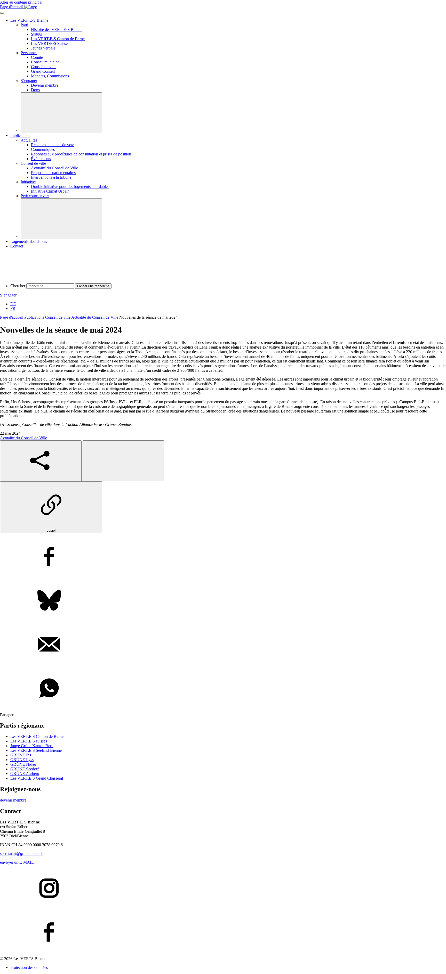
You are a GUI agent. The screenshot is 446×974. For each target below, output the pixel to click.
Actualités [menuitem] (29, 140)
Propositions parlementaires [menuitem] (53, 172)
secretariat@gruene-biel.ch (21, 853)
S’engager (8, 295)
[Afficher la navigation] (2, 13)
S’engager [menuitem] (29, 80)
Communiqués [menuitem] (43, 149)
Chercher (17, 286)
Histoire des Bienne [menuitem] (56, 29)
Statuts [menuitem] (36, 34)
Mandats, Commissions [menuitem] (50, 76)
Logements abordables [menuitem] (28, 241)
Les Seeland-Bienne (36, 750)
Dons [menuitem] (35, 90)
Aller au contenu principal (21, 2)
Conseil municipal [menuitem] (45, 62)
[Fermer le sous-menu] (61, 112)
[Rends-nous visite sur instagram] (223, 889)
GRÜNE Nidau (23, 764)
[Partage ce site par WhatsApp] (223, 688)
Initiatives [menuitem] (28, 182)
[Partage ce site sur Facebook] (223, 557)
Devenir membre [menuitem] (44, 85)
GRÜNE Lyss (22, 759)
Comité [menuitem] (37, 57)
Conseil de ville (57, 317)
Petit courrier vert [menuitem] (35, 196)
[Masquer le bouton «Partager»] (123, 460)
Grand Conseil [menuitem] (43, 71)
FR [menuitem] (12, 308)
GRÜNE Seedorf (24, 769)
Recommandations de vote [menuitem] (52, 145)
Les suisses (28, 741)
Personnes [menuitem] (29, 53)
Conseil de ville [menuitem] (43, 66)
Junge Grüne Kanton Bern (31, 746)
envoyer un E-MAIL (17, 862)
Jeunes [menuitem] (43, 48)
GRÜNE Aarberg (24, 773)
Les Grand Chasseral (36, 778)
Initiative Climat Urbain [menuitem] (50, 191)
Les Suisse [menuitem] (49, 43)
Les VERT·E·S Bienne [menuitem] (29, 20)
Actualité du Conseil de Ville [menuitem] (54, 168)
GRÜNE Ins (20, 755)
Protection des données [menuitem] (29, 967)
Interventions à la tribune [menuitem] (51, 177)
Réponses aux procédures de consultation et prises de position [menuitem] (81, 154)
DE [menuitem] (13, 304)
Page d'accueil (11, 317)
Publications (34, 317)
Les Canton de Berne (36, 736)
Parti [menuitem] (24, 25)
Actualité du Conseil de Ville (94, 317)
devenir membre (13, 800)
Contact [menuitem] (16, 246)
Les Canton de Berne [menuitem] (58, 39)
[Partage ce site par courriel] (223, 645)
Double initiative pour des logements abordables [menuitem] (70, 186)
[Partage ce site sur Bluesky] (223, 601)
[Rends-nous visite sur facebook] (223, 932)
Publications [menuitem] (20, 135)
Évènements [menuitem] (41, 158)
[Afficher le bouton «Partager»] (41, 460)
